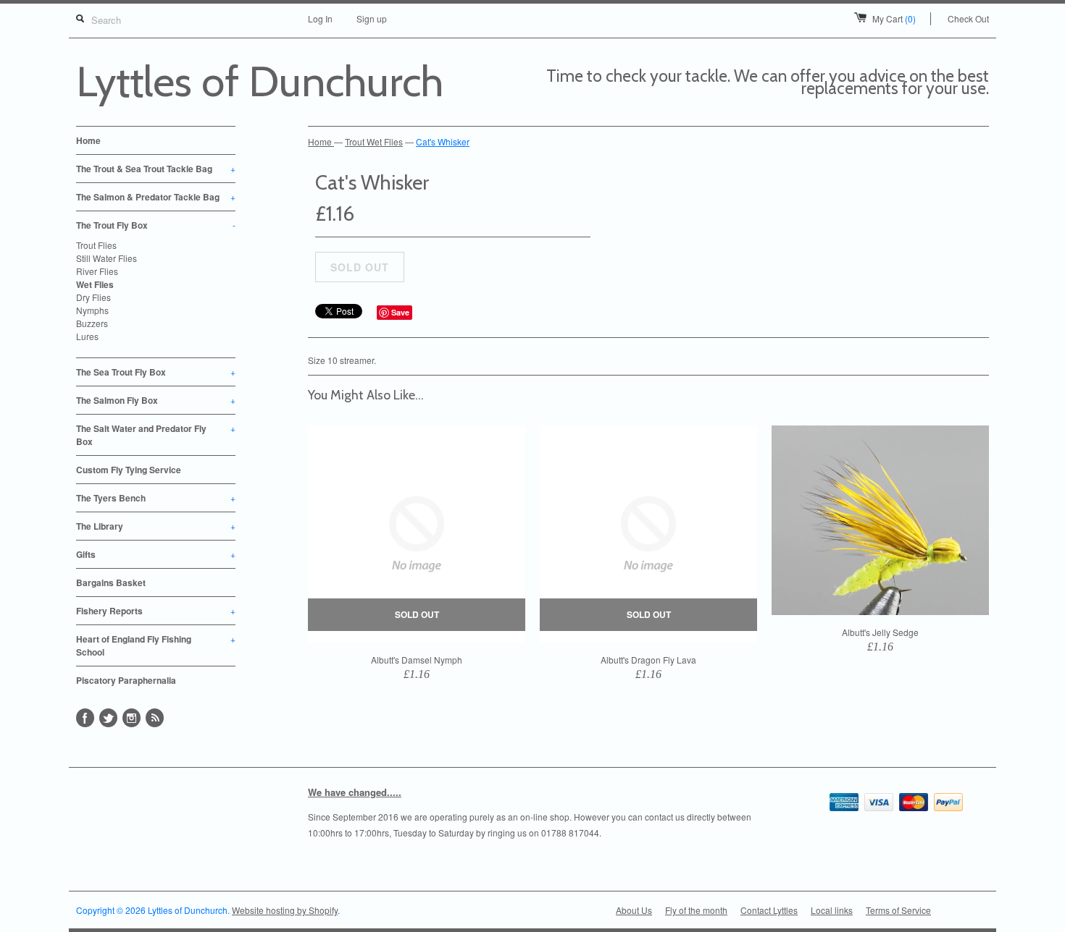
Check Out (968, 18)
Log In (320, 18)
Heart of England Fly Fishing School (155, 645)
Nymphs (92, 310)
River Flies (97, 271)
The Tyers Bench (155, 497)
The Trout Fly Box (155, 225)
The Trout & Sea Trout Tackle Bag (155, 168)
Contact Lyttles (769, 910)
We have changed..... (354, 792)
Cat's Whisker (442, 141)
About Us (634, 910)
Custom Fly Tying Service (128, 469)
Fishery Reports (155, 610)
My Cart (894, 18)
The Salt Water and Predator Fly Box (155, 435)
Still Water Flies (106, 258)
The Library (155, 526)
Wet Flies (95, 284)
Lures (87, 336)
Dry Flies (93, 297)
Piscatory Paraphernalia (126, 680)
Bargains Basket (111, 582)
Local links (832, 910)
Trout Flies (96, 245)
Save (400, 312)
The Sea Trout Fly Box (155, 371)
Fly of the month (696, 910)
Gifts (155, 554)
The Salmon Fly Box (155, 400)
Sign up (371, 18)
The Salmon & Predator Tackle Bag (155, 196)
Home (88, 140)
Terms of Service (898, 910)
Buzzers (92, 323)
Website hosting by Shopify (285, 910)
